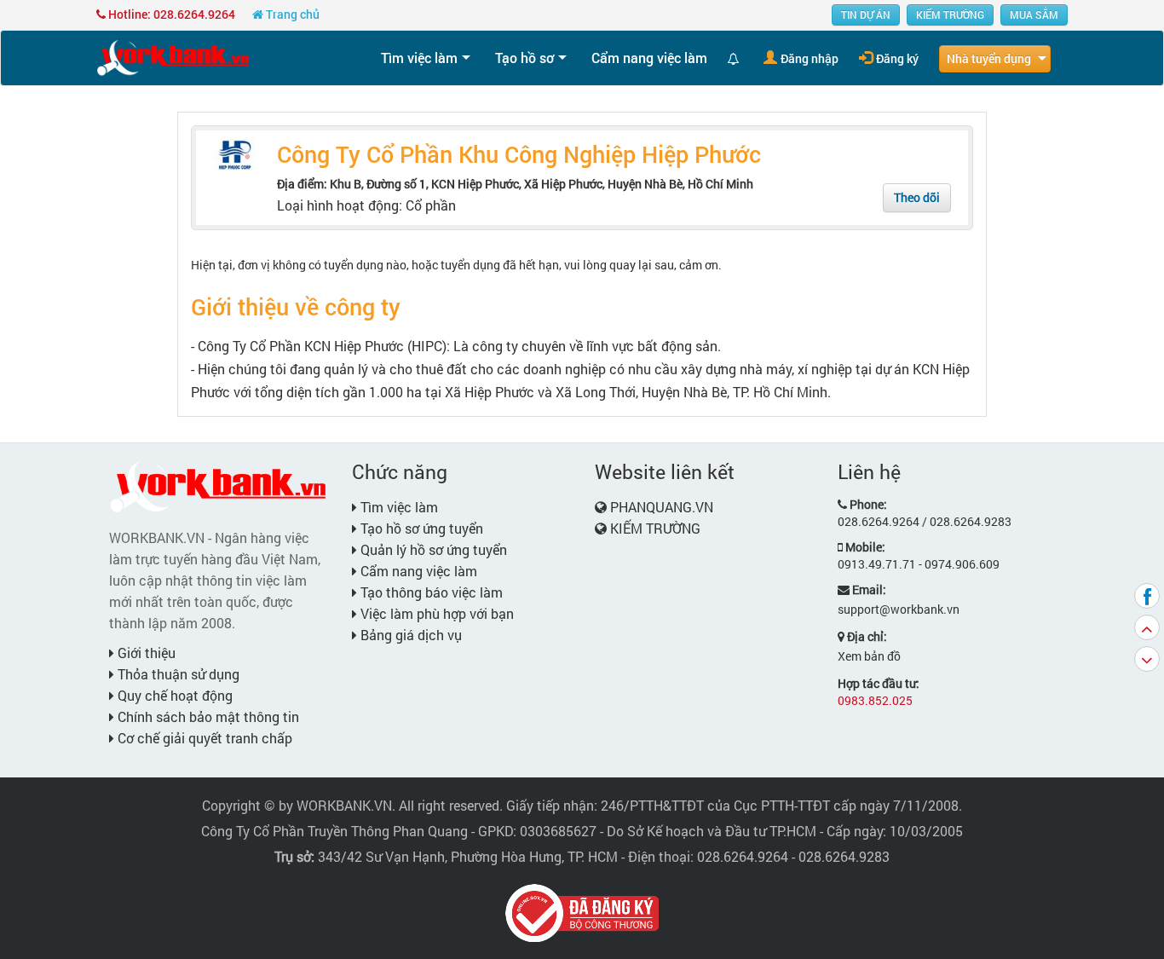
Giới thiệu (145, 652)
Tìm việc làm (419, 57)
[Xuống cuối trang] (1147, 659)
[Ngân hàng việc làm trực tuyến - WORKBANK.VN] (173, 57)
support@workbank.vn (898, 609)
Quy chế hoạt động (173, 695)
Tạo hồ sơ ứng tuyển (420, 528)
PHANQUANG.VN (661, 507)
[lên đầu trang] (1147, 627)
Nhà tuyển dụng (989, 58)
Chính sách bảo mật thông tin (206, 716)
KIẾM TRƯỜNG (950, 14)
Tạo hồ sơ (524, 57)
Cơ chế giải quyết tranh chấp (203, 738)
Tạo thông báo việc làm (430, 592)
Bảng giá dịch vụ (409, 635)
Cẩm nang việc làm (649, 57)
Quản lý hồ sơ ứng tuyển (432, 549)
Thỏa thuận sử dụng (176, 674)
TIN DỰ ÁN (865, 14)
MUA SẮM (1034, 14)
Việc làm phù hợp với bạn (435, 613)
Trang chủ (291, 14)
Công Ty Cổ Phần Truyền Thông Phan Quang (334, 831)
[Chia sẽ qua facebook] (1147, 596)
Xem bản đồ (869, 656)
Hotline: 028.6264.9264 (170, 14)
